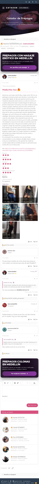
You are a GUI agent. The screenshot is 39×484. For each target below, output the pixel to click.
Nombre (4, 396)
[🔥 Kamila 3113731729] (5, 420)
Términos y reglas (6, 483)
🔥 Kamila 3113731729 (17, 417)
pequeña (3, 48)
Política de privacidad (19, 483)
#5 (37, 335)
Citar (36, 241)
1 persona (7, 353)
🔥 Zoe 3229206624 (17, 437)
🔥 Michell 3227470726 (18, 447)
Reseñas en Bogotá (22, 419)
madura (32, 46)
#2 (37, 258)
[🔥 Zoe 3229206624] (5, 439)
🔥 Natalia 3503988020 (18, 457)
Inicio (32, 483)
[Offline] (3, 75)
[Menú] (3, 8)
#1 (37, 82)
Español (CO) (18, 481)
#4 (37, 311)
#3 (37, 278)
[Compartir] (35, 83)
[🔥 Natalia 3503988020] (5, 459)
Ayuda (28, 483)
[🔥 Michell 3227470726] (5, 449)
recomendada (10, 48)
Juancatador (28, 44)
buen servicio (25, 46)
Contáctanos (26, 481)
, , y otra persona (14, 298)
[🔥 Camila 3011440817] (5, 429)
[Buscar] (36, 1)
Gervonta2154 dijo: (9, 339)
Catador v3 (5, 481)
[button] (5, 383)
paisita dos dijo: (8, 282)
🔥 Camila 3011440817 (18, 427)
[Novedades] (32, 1)
